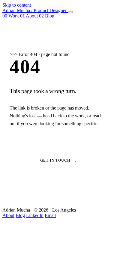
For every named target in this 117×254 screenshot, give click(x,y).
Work (10, 15)
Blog (46, 15)
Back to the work (58, 143)
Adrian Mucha (34, 10)
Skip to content (16, 5)
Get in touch (58, 160)
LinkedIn (35, 215)
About (29, 15)
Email (50, 215)
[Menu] (70, 12)
